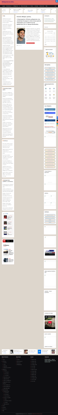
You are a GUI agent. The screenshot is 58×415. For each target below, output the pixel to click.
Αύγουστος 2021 (33, 379)
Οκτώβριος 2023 (33, 362)
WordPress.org (19, 364)
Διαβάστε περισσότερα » (31, 43)
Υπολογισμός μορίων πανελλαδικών (50, 77)
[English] (45, 20)
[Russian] (47, 21)
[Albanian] (45, 18)
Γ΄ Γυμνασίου (7, 375)
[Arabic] (47, 18)
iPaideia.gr (6, 140)
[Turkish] (53, 21)
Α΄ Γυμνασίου (7, 372)
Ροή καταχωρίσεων (20, 361)
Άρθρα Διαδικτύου (6, 378)
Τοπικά (4, 405)
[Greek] (50, 20)
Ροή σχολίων (19, 362)
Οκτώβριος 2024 (33, 361)
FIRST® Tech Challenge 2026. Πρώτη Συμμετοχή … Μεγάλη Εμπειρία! (8, 135)
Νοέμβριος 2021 (33, 374)
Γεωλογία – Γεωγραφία (7, 397)
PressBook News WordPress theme (37, 413)
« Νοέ (45, 44)
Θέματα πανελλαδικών (50, 73)
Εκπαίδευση (4, 361)
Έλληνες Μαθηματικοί (7, 384)
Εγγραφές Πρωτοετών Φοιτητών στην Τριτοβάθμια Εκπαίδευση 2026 (8, 185)
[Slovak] (50, 21)
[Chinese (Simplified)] (50, 18)
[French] (47, 20)
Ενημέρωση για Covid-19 (7, 367)
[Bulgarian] (48, 18)
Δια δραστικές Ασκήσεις (8, 400)
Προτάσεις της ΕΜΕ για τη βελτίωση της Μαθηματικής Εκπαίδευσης (11, 10)
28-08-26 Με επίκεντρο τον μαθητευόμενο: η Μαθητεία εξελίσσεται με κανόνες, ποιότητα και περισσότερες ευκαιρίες (7, 27)
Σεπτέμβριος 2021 (34, 377)
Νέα (4, 15)
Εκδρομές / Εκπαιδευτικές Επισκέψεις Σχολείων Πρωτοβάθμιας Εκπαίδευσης (7, 194)
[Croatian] (53, 18)
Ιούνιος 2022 (33, 367)
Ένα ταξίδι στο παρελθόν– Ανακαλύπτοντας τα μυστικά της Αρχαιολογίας (7, 112)
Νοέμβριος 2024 (33, 359)
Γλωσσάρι (6, 402)
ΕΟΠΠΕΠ (50, 219)
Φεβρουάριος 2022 (34, 369)
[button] (57, 1)
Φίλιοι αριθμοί (23, 10)
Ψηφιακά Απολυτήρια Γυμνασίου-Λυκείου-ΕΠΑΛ (49, 71)
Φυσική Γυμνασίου (6, 391)
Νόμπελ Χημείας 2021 (25, 350)
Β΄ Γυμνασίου (7, 373)
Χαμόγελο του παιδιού (50, 215)
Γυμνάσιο (5, 362)
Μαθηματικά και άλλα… (8, 2)
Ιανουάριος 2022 (33, 371)
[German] (48, 20)
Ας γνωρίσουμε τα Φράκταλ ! (52, 351)
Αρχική (4, 359)
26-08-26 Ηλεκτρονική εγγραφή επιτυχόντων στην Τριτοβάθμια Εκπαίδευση (7, 83)
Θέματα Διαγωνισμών (7, 377)
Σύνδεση (18, 359)
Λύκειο (5, 364)
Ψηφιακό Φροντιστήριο (50, 79)
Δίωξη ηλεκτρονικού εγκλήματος (50, 217)
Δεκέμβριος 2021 (33, 372)
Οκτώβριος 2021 (33, 376)
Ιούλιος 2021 (33, 381)
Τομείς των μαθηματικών (7, 380)
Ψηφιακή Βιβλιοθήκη (6, 388)
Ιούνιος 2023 (33, 366)
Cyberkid (50, 222)
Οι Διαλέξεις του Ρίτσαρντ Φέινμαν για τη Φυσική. (10, 351)
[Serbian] (48, 21)
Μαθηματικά (23, 11)
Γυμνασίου (5, 370)
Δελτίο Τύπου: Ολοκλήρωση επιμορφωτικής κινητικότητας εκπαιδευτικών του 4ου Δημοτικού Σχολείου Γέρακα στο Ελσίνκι (8, 118)
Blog (3, 410)
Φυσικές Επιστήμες (10, 352)
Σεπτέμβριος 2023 (34, 364)
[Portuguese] (54, 20)
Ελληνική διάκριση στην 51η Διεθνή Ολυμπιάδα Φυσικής (38, 351)
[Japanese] (53, 20)
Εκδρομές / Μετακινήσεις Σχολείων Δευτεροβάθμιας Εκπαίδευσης (7, 204)
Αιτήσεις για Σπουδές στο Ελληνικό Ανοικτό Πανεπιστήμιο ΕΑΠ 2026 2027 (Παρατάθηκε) (8, 190)
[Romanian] (45, 21)
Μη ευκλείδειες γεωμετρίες (36, 10)
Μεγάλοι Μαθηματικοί (7, 386)
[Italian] (51, 20)
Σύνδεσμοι (4, 407)
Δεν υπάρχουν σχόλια (28, 26)
